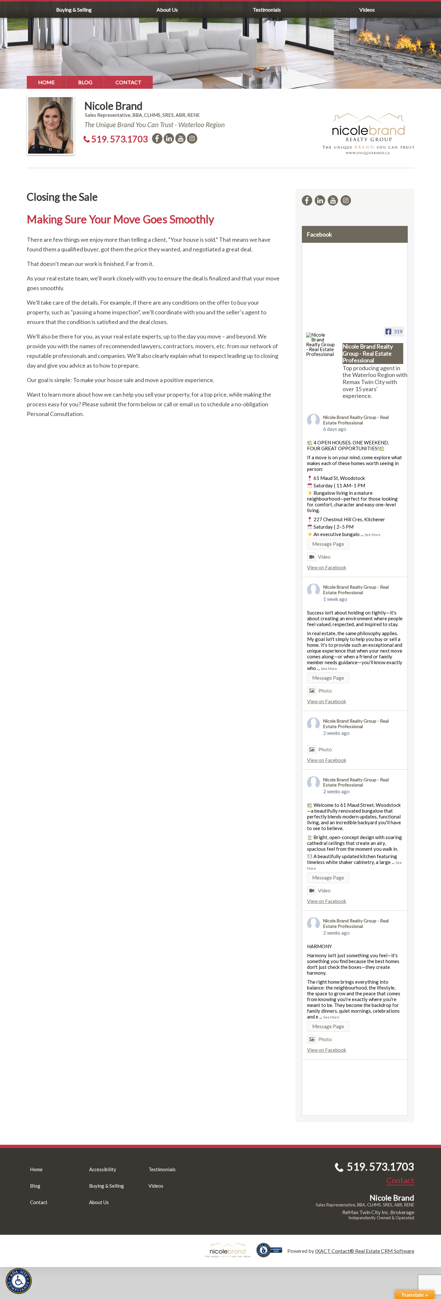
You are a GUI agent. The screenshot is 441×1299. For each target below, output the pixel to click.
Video (324, 557)
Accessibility (102, 1169)
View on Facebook (326, 567)
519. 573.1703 (119, 139)
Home (46, 82)
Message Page (328, 544)
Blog (85, 82)
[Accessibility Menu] (18, 1281)
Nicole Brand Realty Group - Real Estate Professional (356, 419)
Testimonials (267, 9)
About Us (167, 9)
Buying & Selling (74, 9)
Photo (325, 691)
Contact (128, 82)
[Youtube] (180, 138)
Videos (367, 9)
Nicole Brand (113, 105)
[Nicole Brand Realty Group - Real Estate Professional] (321, 344)
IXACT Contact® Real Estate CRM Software (364, 1251)
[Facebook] (157, 138)
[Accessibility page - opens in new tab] (272, 1254)
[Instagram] (192, 138)
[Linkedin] (169, 138)
